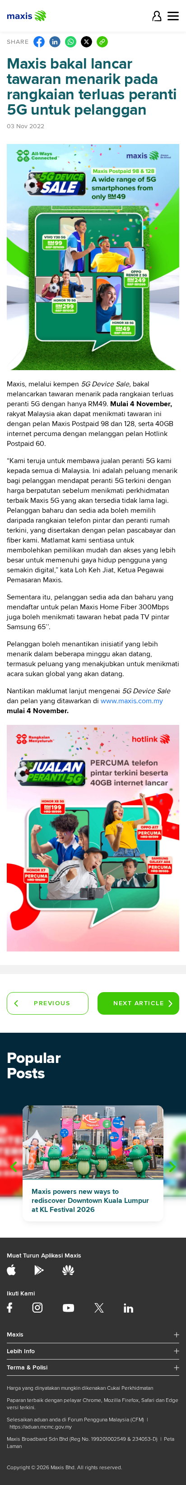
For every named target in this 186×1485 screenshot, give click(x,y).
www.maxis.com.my (132, 700)
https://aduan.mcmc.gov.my (40, 1427)
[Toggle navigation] (173, 16)
